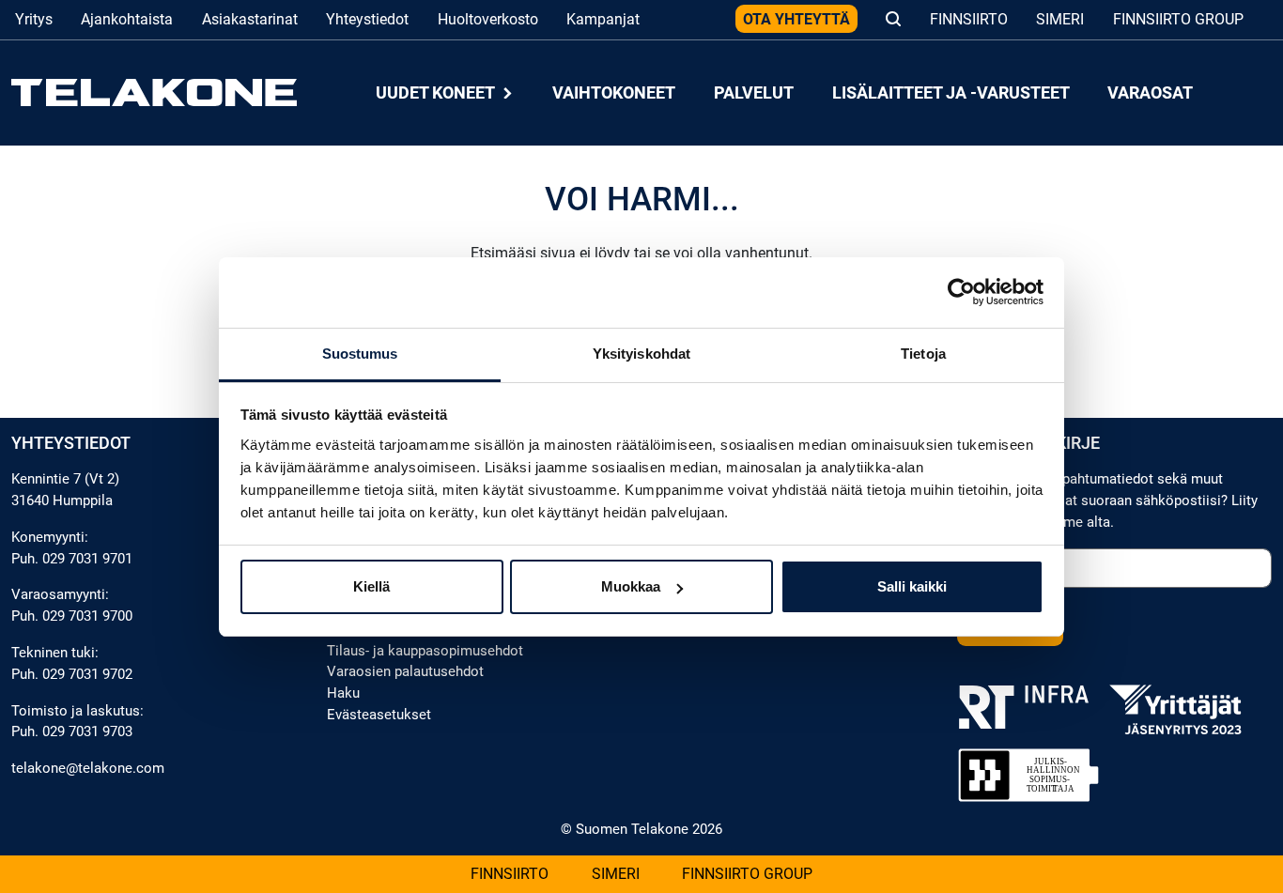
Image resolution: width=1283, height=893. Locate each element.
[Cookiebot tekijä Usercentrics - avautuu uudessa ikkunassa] (961, 292)
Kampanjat (603, 19)
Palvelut (754, 92)
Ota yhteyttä (796, 19)
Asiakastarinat (250, 19)
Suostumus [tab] (360, 354)
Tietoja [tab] (923, 354)
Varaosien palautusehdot (405, 671)
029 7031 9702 (87, 674)
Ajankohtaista (127, 19)
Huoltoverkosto (488, 19)
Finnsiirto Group (1178, 19)
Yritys (34, 19)
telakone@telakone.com (87, 768)
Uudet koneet (437, 92)
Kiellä (371, 586)
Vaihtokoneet (613, 92)
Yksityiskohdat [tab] (641, 354)
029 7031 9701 (87, 558)
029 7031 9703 (87, 731)
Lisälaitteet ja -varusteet (951, 92)
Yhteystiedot (367, 19)
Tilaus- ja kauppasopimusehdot (425, 650)
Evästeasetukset (379, 714)
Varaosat (1150, 92)
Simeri (1060, 19)
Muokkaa (630, 586)
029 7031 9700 (87, 616)
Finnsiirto (969, 19)
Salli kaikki (912, 586)
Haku (343, 693)
